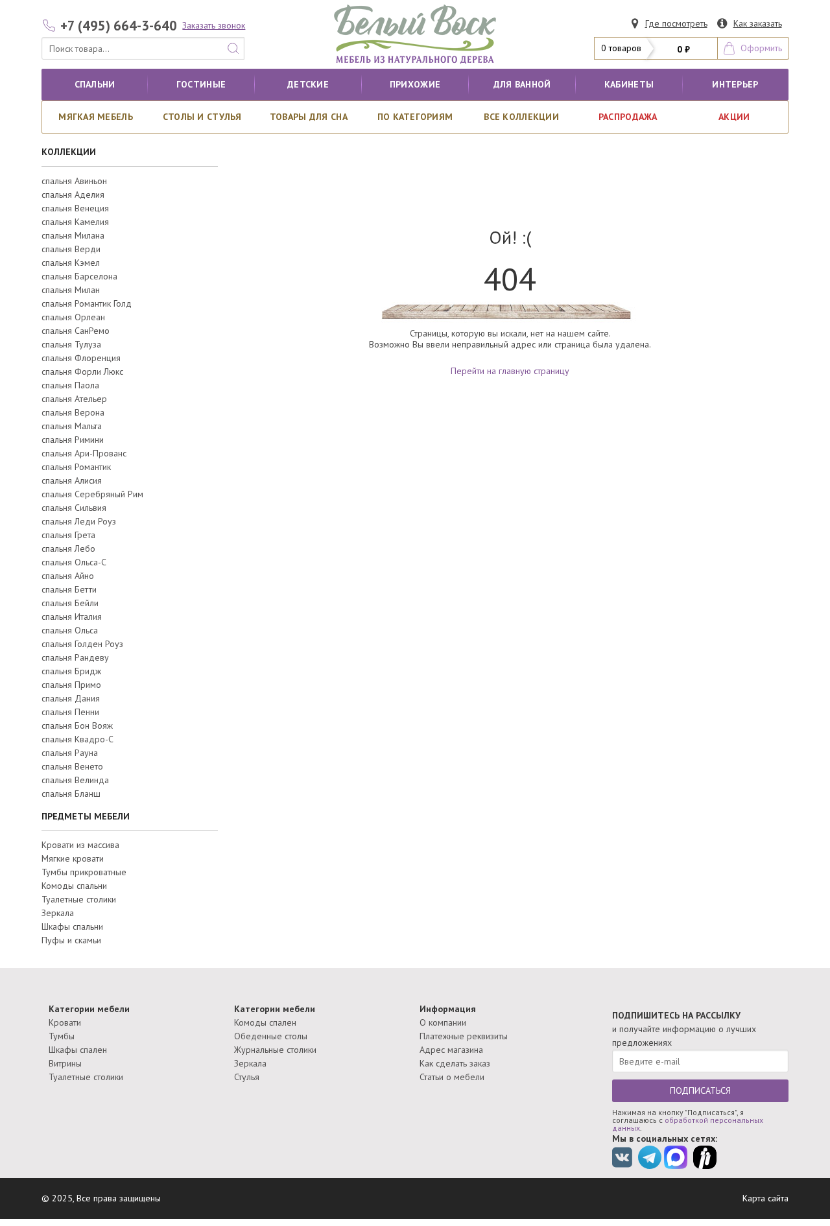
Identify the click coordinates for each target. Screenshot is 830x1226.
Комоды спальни (74, 885)
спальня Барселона (79, 276)
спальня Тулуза (71, 344)
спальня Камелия (75, 222)
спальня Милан (71, 290)
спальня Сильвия (74, 507)
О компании (443, 1022)
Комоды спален (265, 1022)
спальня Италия (72, 616)
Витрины (65, 1063)
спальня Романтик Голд (87, 303)
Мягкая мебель (95, 117)
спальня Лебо (68, 548)
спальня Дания (71, 698)
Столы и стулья (202, 117)
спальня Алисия (72, 480)
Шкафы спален (78, 1049)
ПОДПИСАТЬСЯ (700, 1090)
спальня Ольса (70, 630)
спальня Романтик (76, 467)
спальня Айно (68, 576)
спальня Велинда (75, 780)
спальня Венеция (75, 208)
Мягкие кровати (73, 858)
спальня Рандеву (75, 657)
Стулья (246, 1077)
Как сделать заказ (455, 1063)
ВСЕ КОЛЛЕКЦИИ (521, 117)
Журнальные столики (275, 1049)
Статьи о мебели (452, 1077)
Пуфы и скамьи (71, 940)
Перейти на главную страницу (510, 371)
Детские (308, 84)
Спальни (95, 84)
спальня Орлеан (73, 317)
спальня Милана (73, 235)
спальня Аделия (73, 194)
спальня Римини (73, 439)
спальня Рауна (70, 753)
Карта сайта (765, 1198)
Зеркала (58, 913)
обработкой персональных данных (687, 1124)
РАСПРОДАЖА (628, 117)
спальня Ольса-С (74, 562)
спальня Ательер (74, 399)
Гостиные (201, 84)
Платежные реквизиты (464, 1036)
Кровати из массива (80, 845)
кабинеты (629, 84)
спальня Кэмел (71, 262)
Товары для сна (309, 117)
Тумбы (62, 1036)
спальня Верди (71, 249)
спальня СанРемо (76, 330)
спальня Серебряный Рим (92, 494)
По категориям (415, 117)
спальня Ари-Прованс (84, 453)
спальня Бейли (70, 603)
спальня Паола (70, 385)
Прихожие (415, 84)
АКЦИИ (734, 117)
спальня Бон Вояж (77, 725)
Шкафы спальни (72, 926)
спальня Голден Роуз (82, 644)
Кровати (65, 1022)
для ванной (522, 84)
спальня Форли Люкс (82, 371)
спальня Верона (73, 412)
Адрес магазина (451, 1049)
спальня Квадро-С (77, 739)
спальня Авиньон (74, 181)
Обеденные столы (270, 1036)
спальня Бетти (69, 589)
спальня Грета (68, 535)
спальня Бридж (71, 671)
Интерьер (735, 84)
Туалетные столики (79, 899)
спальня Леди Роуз (79, 521)
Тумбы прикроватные (84, 872)
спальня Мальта (72, 426)
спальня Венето (72, 766)
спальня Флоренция (81, 358)
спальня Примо (71, 684)
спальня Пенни (70, 712)
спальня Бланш (71, 793)
